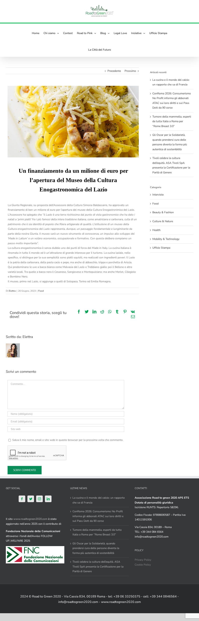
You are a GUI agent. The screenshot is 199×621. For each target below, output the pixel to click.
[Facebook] (22, 499)
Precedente (114, 71)
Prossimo (130, 71)
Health (156, 230)
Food (41, 290)
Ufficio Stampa (161, 248)
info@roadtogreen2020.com (151, 537)
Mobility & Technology (165, 239)
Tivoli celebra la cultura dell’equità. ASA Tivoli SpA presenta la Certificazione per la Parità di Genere (97, 566)
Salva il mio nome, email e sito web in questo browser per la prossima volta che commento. (67, 440)
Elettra (12, 290)
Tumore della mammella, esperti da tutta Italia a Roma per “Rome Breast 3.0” (171, 121)
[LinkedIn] (48, 499)
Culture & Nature (162, 221)
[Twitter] (30, 499)
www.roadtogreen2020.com (30, 519)
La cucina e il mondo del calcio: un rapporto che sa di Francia (98, 500)
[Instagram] (39, 499)
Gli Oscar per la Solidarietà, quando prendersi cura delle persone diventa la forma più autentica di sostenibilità (95, 548)
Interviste (158, 194)
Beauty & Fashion (163, 212)
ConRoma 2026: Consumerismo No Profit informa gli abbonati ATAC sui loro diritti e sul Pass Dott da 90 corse (97, 516)
